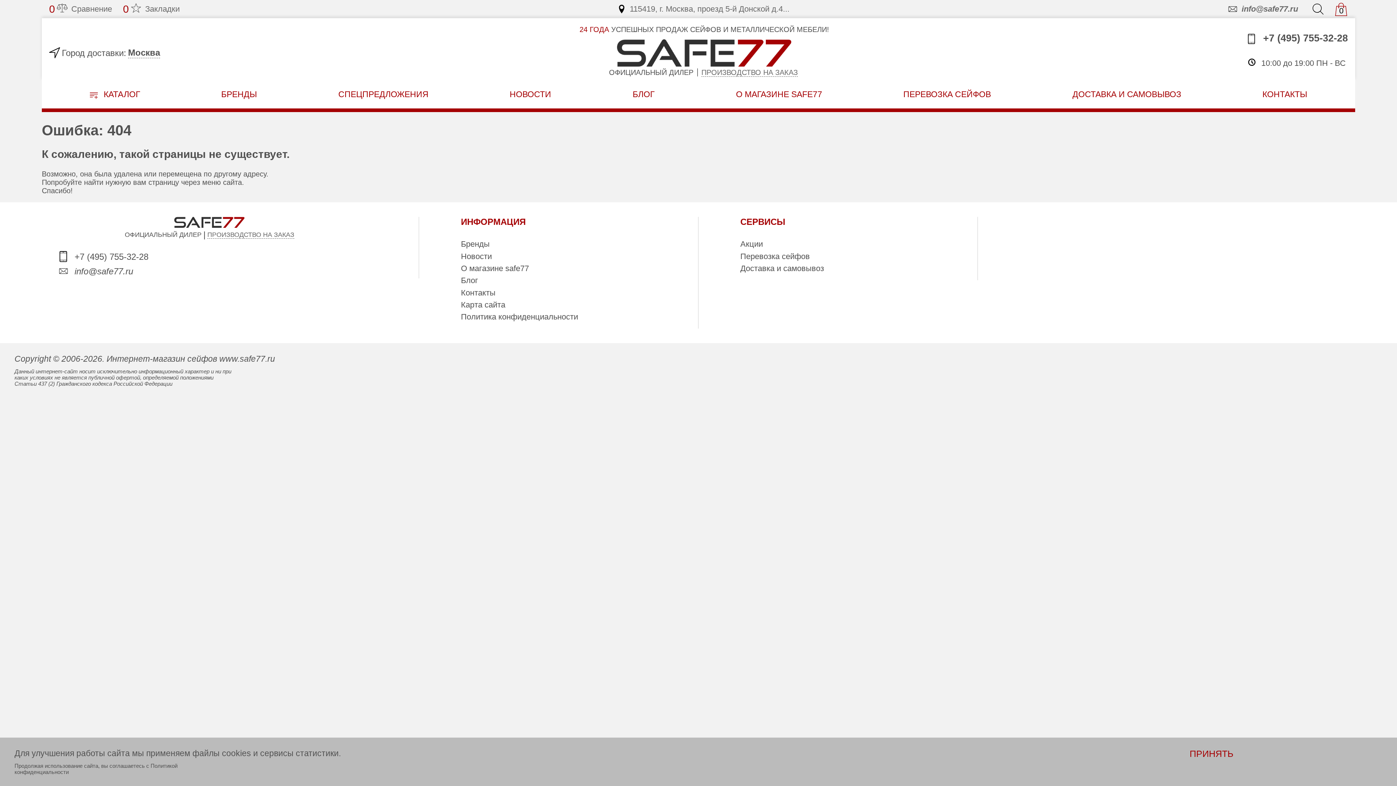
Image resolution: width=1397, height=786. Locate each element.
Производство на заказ (749, 72)
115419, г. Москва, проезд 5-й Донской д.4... (709, 8)
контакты (1284, 94)
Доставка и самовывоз (782, 268)
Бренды (239, 94)
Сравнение (80, 9)
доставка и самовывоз (1126, 94)
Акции (751, 244)
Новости (530, 94)
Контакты (478, 292)
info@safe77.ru (1270, 8)
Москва (144, 52)
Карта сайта (483, 304)
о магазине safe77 (779, 94)
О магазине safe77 (495, 268)
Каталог (121, 94)
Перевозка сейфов (775, 256)
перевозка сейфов (947, 94)
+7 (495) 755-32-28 (1304, 38)
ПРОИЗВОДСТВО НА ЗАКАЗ (250, 234)
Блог (643, 94)
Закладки (151, 9)
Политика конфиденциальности (519, 316)
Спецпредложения (383, 94)
